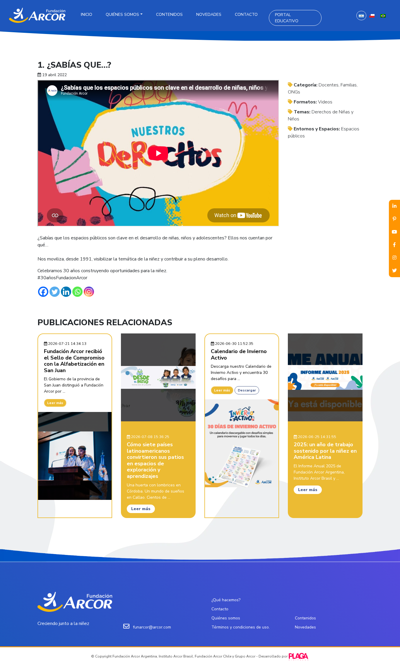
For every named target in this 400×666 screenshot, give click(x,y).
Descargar (247, 390)
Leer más (55, 403)
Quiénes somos (122, 14)
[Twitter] (54, 292)
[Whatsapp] (77, 292)
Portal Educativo (286, 18)
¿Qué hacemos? (225, 600)
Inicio (86, 14)
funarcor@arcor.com (152, 627)
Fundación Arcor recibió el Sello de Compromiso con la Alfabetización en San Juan (74, 361)
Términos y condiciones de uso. (240, 627)
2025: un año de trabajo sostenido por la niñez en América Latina (325, 451)
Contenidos (169, 14)
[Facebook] (43, 292)
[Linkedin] (66, 292)
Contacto (246, 14)
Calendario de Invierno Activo (239, 354)
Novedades (208, 14)
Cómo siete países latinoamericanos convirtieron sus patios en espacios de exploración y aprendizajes (155, 460)
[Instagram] (89, 292)
